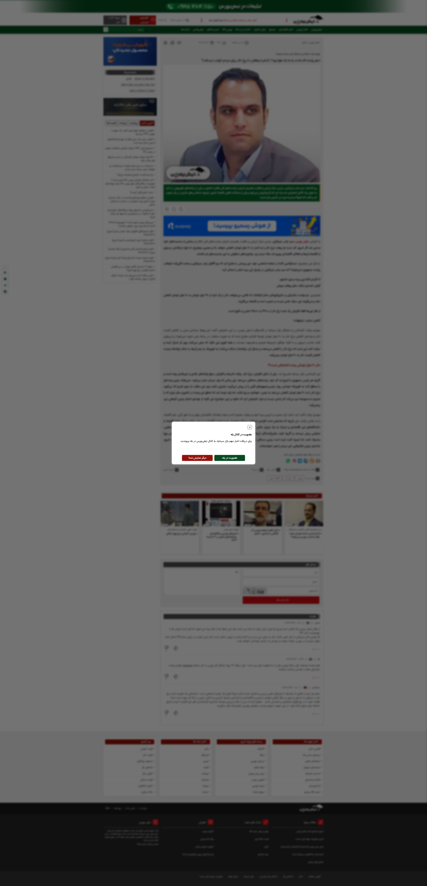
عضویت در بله (229, 458)
